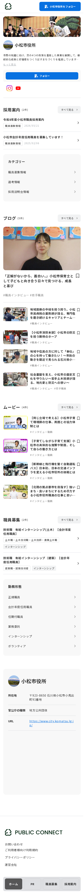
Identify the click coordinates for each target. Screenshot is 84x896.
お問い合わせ (14, 844)
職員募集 (51, 884)
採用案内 (70, 884)
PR (33, 884)
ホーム (13, 884)
